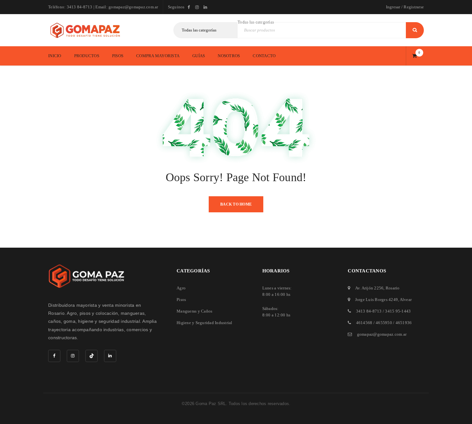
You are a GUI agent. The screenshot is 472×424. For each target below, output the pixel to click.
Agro (181, 288)
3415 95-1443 (398, 311)
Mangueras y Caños (194, 311)
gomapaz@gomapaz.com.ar (382, 334)
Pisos (181, 299)
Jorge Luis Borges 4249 (376, 299)
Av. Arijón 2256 (369, 288)
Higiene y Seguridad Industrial (204, 322)
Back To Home (236, 204)
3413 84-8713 (369, 311)
